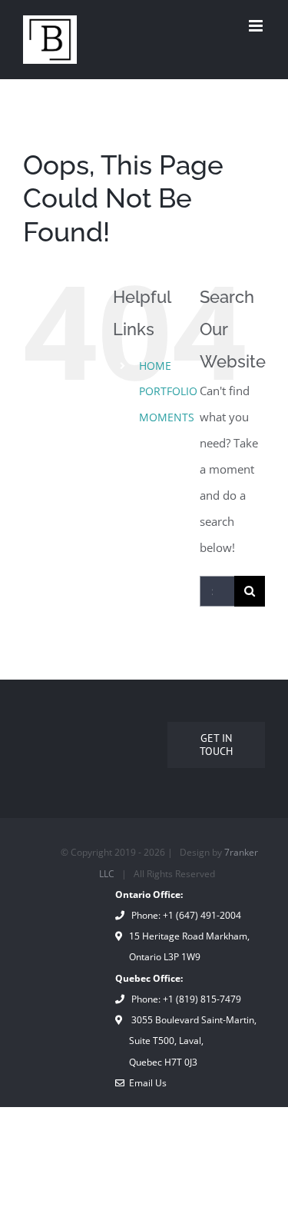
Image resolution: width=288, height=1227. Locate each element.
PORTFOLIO (168, 391)
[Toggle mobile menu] (257, 26)
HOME (155, 365)
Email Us (145, 1082)
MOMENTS (166, 417)
